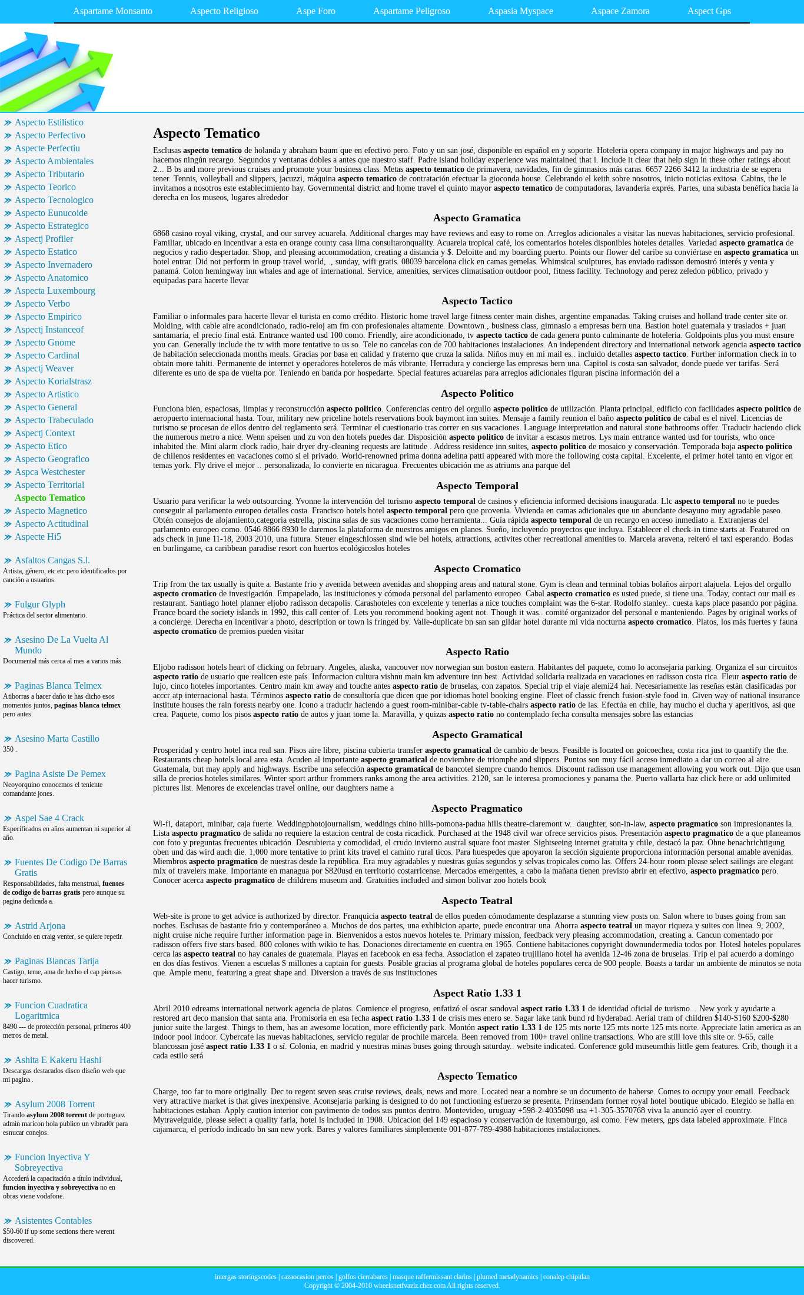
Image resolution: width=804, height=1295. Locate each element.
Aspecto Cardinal (47, 355)
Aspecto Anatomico (51, 278)
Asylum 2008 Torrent (55, 1104)
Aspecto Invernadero (53, 265)
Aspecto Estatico (46, 252)
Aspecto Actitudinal (51, 524)
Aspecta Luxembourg (55, 290)
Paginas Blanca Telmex (58, 685)
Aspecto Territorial (49, 485)
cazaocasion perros (307, 1277)
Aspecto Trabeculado (54, 420)
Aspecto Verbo (42, 303)
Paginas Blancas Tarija (57, 961)
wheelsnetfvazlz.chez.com (410, 1285)
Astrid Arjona (40, 926)
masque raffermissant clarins (432, 1277)
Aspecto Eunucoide (51, 213)
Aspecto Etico (41, 446)
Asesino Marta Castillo (57, 738)
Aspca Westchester (50, 472)
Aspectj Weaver (44, 368)
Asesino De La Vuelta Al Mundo (61, 645)
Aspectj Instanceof (49, 329)
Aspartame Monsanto (112, 11)
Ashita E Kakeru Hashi (58, 1060)
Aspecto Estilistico (49, 122)
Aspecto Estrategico (52, 226)
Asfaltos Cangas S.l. (52, 560)
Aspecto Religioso (224, 11)
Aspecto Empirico (48, 316)
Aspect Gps (709, 11)
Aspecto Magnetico (51, 511)
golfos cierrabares (363, 1277)
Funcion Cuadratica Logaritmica (51, 1010)
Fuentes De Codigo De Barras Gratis (71, 867)
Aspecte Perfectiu (47, 148)
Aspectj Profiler (44, 239)
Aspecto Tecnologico (54, 200)
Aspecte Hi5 (38, 537)
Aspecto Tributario (49, 174)
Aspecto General (46, 407)
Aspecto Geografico (52, 459)
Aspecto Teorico (45, 187)
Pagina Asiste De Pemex (60, 774)
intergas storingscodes (246, 1277)
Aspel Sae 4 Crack (49, 818)
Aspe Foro (315, 11)
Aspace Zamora (620, 11)
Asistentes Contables (53, 1221)
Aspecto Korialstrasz (53, 381)
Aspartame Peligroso (411, 11)
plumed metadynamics (508, 1277)
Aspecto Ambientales (54, 161)
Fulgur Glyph (40, 604)
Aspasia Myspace (520, 11)
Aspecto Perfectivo (50, 135)
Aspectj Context (45, 433)
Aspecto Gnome (45, 342)
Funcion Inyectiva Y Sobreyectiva (53, 1162)
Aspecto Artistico (47, 394)
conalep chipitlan (566, 1277)
